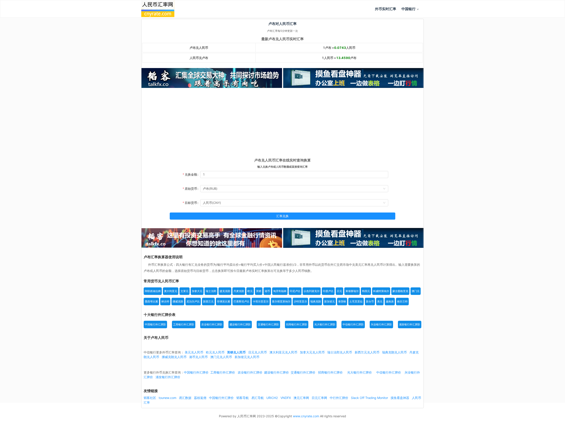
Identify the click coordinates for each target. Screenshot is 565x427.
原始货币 (191, 188)
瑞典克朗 (315, 301)
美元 (379, 301)
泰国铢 (342, 301)
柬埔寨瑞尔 (352, 291)
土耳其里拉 (356, 301)
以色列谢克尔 (312, 291)
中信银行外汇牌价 (388, 372)
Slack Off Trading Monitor (370, 398)
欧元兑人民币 (215, 352)
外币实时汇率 (385, 9)
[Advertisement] (282, 124)
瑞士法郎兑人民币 (339, 352)
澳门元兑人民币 (221, 357)
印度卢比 (328, 291)
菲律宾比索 (223, 301)
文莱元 (184, 291)
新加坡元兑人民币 (247, 357)
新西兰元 (208, 301)
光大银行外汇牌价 (359, 372)
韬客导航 (243, 398)
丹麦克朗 (239, 291)
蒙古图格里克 (400, 291)
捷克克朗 (225, 291)
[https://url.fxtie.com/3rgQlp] (353, 238)
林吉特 (165, 301)
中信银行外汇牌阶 (353, 324)
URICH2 (272, 398)
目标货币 (191, 203)
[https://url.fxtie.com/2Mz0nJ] (353, 78)
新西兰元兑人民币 (367, 352)
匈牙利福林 (279, 291)
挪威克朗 (178, 301)
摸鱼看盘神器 (400, 398)
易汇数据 (185, 398)
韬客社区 (150, 398)
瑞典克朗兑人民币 (394, 352)
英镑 (258, 291)
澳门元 (416, 291)
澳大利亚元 (170, 291)
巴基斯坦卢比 (241, 301)
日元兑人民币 (257, 352)
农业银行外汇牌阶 (211, 324)
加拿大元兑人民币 (312, 352)
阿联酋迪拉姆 (153, 291)
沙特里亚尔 (300, 301)
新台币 (370, 301)
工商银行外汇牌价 (222, 372)
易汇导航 (258, 398)
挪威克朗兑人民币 (174, 357)
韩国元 (366, 291)
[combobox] (294, 188)
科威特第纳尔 (381, 291)
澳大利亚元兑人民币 (283, 352)
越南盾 (390, 301)
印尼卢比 (295, 291)
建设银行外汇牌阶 (240, 324)
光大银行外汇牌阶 (324, 324)
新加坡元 (329, 301)
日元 (339, 291)
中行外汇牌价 (339, 398)
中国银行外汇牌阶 (155, 324)
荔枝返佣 (200, 398)
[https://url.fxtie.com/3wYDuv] (211, 78)
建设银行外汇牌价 (276, 372)
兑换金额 (191, 174)
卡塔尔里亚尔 (261, 301)
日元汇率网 (320, 398)
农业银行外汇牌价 (250, 372)
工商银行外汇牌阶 (183, 324)
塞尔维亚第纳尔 (281, 301)
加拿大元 (197, 291)
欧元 (250, 291)
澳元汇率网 (302, 398)
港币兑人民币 (198, 357)
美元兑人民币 (194, 352)
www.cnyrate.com (306, 416)
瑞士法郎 (211, 291)
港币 (267, 291)
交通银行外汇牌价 (303, 372)
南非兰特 (402, 301)
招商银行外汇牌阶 (296, 324)
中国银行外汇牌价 (196, 372)
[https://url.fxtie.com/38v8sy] (211, 238)
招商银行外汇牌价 (330, 372)
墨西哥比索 (151, 301)
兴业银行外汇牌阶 (381, 324)
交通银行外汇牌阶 (268, 324)
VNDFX (286, 398)
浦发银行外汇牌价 (168, 377)
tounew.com (168, 398)
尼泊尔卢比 (193, 301)
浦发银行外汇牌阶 (409, 324)
